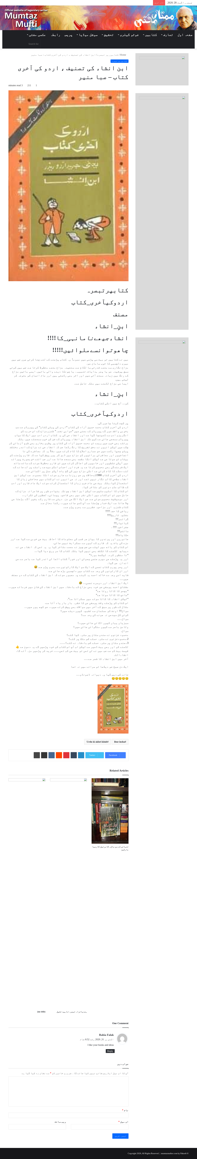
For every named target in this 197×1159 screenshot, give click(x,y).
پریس (69, 35)
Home (123, 54)
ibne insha (119, 741)
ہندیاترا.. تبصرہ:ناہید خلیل (72, 1012)
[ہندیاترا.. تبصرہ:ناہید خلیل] (68, 893)
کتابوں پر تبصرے (108, 54)
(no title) (41, 1012)
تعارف (168, 35)
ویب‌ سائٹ (60, 1121)
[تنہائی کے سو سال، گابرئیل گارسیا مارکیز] (110, 811)
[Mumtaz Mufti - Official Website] (98, 18)
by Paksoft (182, 1153)
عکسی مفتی (37, 35)
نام (125, 1110)
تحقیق (109, 35)
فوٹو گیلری (129, 35)
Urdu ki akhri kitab (97, 741)
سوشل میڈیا (88, 35)
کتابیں (151, 35)
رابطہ (55, 35)
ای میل (123, 1121)
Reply (110, 1051)
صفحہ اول (185, 35)
